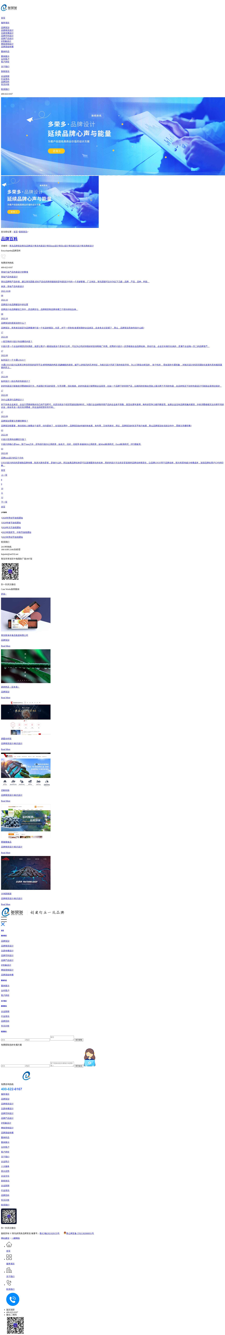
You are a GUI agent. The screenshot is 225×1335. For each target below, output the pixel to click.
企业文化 (5, 1176)
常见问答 (5, 84)
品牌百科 (5, 82)
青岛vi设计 (64, 246)
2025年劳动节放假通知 (12, 537)
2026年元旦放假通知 (11, 527)
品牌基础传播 (7, 47)
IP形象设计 (6, 41)
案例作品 (5, 51)
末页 (3, 507)
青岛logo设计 (53, 246)
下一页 (4, 502)
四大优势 (5, 1171)
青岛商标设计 (87, 246)
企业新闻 (5, 76)
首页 (3, 18)
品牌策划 (5, 27)
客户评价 (5, 62)
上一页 (4, 475)
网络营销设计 (7, 44)
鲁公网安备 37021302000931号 (80, 1233)
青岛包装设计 (40, 246)
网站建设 (5, 1238)
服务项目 (5, 23)
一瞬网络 (15, 1238)
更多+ (3, 594)
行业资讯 (5, 79)
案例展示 (5, 56)
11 (2, 493)
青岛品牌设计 (28, 246)
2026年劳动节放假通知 (12, 518)
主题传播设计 (7, 33)
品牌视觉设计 (7, 30)
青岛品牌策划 (15, 246)
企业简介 (5, 1161)
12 (2, 497)
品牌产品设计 (7, 38)
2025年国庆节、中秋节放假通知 (16, 532)
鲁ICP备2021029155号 (50, 1233)
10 (2, 488)
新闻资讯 (5, 71)
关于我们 (5, 66)
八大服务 (5, 1166)
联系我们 (5, 89)
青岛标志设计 (75, 246)
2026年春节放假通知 (11, 523)
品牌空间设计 (7, 36)
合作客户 (5, 59)
